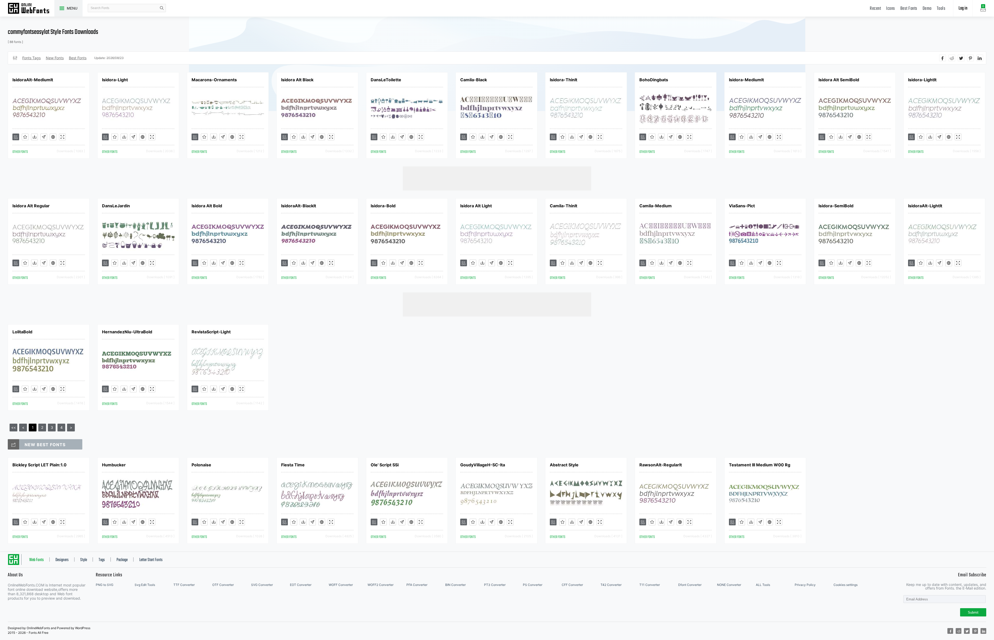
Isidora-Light (115, 79)
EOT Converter (300, 585)
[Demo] (62, 137)
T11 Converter (649, 585)
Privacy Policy (805, 585)
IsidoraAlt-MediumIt (32, 79)
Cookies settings (846, 585)
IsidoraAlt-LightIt (925, 205)
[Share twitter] (961, 58)
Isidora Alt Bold (207, 205)
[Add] (15, 137)
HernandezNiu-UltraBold (127, 331)
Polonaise (201, 464)
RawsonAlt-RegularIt (660, 464)
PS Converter (532, 585)
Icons (890, 8)
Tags (102, 560)
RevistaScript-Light (211, 331)
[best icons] (13, 444)
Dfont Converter (689, 585)
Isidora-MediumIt (746, 79)
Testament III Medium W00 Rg (759, 464)
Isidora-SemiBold (835, 205)
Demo (927, 8)
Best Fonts (908, 8)
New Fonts (55, 58)
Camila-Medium (655, 205)
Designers (62, 560)
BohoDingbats (653, 79)
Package (122, 560)
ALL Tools (763, 585)
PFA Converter (416, 585)
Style (83, 560)
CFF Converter (572, 585)
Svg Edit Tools (145, 585)
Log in (963, 8)
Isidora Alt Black (297, 79)
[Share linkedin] (979, 58)
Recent (875, 8)
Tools (941, 8)
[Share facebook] (942, 58)
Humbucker (114, 464)
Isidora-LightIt (922, 79)
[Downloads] (34, 137)
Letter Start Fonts (151, 560)
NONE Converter (729, 585)
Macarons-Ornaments (214, 79)
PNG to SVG (104, 585)
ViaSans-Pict (742, 205)
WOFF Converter (341, 585)
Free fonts (31, 9)
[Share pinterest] (970, 58)
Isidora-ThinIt (563, 79)
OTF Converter (223, 585)
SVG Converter (262, 585)
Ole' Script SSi (385, 464)
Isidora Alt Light (476, 205)
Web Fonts (36, 560)
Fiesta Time (293, 464)
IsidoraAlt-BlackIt (298, 205)
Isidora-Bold (383, 205)
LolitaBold (22, 331)
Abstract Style (564, 464)
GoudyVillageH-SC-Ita (482, 464)
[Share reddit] (951, 58)
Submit (973, 612)
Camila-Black (473, 79)
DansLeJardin (116, 205)
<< (13, 427)
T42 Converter (611, 585)
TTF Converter (184, 585)
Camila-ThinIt (563, 205)
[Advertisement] (497, 178)
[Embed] (53, 137)
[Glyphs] (43, 137)
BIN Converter (455, 585)
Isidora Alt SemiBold (838, 79)
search (162, 8)
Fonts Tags (31, 58)
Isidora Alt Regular (31, 205)
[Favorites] (25, 137)
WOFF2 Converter (380, 585)
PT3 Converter (495, 585)
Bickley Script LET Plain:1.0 (39, 464)
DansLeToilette (386, 79)
